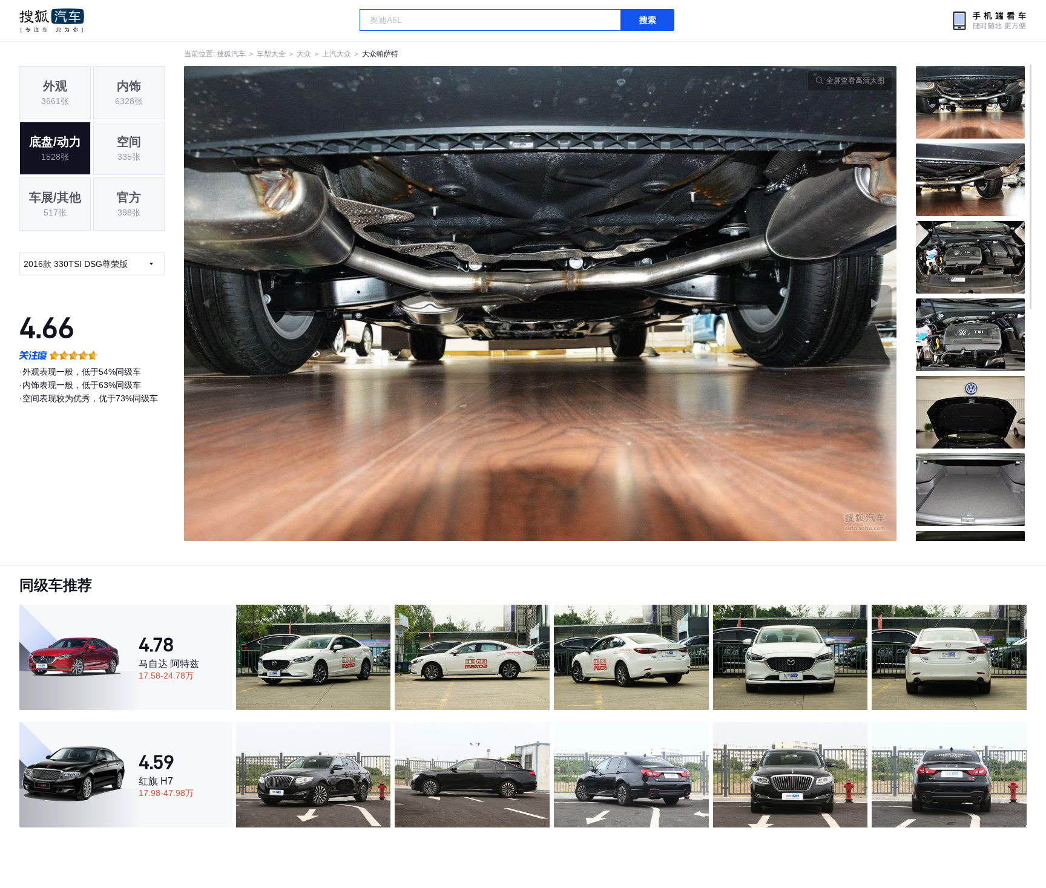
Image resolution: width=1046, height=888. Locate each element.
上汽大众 (336, 54)
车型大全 (271, 54)
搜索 (647, 20)
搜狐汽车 (51, 20)
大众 (304, 54)
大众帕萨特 (380, 54)
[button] (362, 303)
